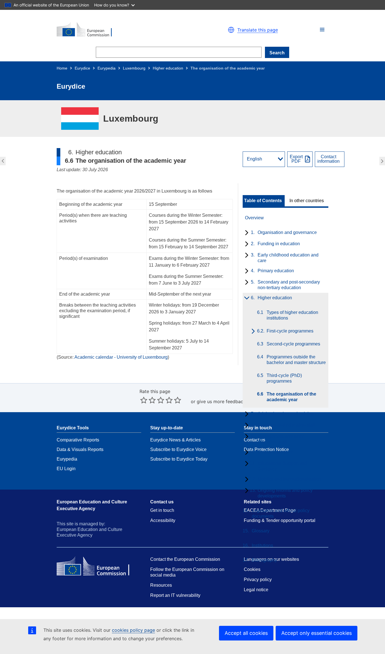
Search (277, 52)
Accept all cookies (246, 633)
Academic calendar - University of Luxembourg (121, 357)
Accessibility (162, 520)
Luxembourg (134, 68)
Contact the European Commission (185, 559)
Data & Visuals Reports (80, 449)
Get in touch (162, 510)
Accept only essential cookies (316, 633)
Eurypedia (107, 68)
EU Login (66, 468)
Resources (161, 585)
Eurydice (82, 68)
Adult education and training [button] (383, 161)
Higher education (168, 68)
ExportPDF (296, 159)
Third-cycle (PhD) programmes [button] (2, 161)
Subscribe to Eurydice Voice (178, 449)
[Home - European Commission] (122, 30)
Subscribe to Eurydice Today (178, 459)
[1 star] (144, 400)
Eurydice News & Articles (175, 440)
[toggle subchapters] (246, 233)
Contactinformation (328, 159)
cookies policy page (133, 630)
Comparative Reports (78, 440)
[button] (322, 30)
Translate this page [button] (257, 30)
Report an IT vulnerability (175, 595)
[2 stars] (148, 400)
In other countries (306, 200)
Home (62, 68)
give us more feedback (221, 401)
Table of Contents (263, 200)
